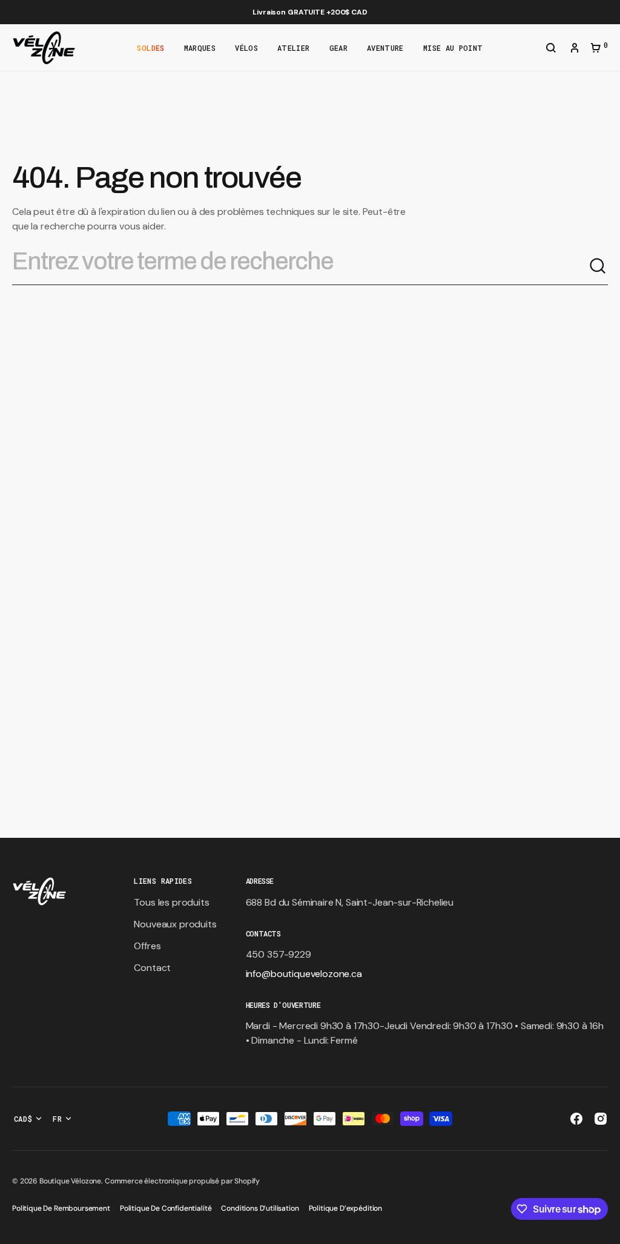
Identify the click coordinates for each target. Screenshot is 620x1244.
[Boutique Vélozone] (44, 47)
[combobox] (300, 266)
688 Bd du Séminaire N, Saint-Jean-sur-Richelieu (349, 902)
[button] (551, 49)
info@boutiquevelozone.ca (304, 973)
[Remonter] (605, 1229)
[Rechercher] (598, 266)
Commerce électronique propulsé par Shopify (182, 1181)
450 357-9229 (278, 954)
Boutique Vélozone (70, 1181)
